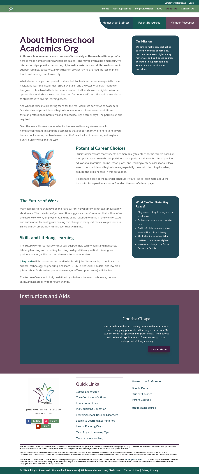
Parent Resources (149, 22)
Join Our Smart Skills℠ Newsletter (43, 411)
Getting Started (122, 8)
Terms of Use (131, 470)
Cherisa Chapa (136, 318)
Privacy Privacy (150, 470)
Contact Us (187, 8)
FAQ (159, 8)
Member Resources (182, 22)
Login (191, 3)
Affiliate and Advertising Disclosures (101, 470)
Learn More (159, 349)
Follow (36, 420)
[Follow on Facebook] (28, 421)
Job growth (26, 261)
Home (105, 8)
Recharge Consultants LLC (136, 459)
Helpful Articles (144, 8)
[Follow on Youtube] (38, 426)
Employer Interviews (175, 3)
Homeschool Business (116, 22)
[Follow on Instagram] (46, 421)
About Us (171, 8)
